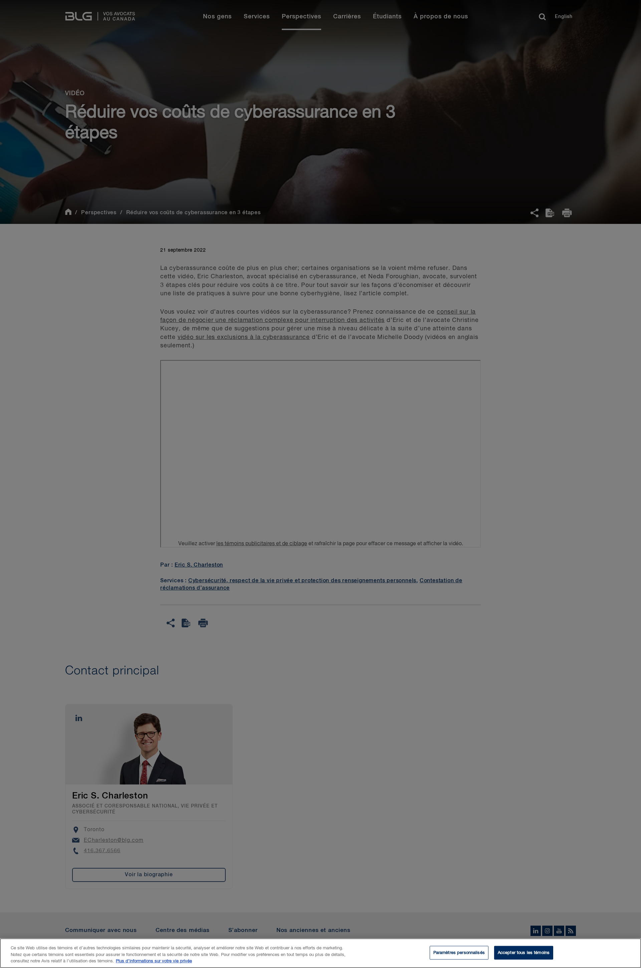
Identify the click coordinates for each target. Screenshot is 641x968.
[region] (320, 953)
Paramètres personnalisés (459, 952)
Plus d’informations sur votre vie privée (154, 961)
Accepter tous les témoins (524, 952)
